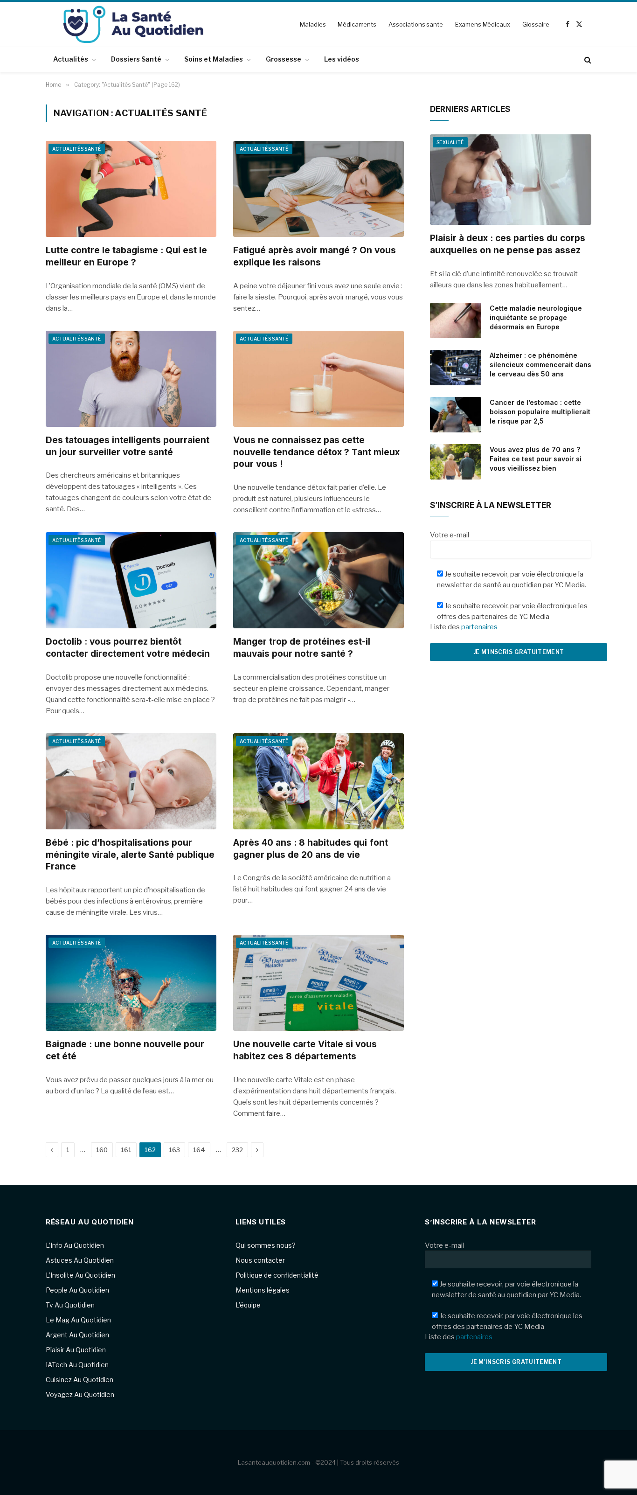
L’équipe (248, 1305)
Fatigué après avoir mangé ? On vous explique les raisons (314, 256)
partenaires (479, 627)
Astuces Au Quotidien (80, 1260)
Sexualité (450, 142)
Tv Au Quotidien (70, 1305)
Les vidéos (341, 59)
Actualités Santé (76, 149)
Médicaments (357, 24)
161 (126, 1150)
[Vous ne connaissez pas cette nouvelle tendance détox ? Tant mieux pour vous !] (318, 379)
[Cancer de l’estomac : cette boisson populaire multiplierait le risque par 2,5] (455, 414)
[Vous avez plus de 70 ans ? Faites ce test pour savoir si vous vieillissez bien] (455, 462)
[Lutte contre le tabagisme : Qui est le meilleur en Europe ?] (131, 189)
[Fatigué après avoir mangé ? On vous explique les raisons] (318, 189)
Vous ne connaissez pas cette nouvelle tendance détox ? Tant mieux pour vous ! (316, 452)
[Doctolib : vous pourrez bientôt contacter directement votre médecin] (131, 580)
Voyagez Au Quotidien (80, 1394)
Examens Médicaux (482, 24)
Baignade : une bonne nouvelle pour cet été (125, 1050)
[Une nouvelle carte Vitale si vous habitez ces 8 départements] (318, 983)
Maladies (312, 24)
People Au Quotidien (77, 1290)
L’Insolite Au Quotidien (80, 1275)
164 (199, 1150)
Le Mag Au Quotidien (78, 1320)
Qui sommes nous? (265, 1245)
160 (102, 1150)
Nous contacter (260, 1260)
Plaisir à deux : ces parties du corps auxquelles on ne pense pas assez (507, 244)
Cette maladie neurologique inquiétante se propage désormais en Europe (536, 317)
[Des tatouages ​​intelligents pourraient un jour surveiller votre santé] (131, 379)
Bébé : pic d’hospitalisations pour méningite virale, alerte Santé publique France (130, 854)
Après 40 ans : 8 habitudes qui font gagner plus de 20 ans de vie (310, 848)
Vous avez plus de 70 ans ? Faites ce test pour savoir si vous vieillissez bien (536, 458)
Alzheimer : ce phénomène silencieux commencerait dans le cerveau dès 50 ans (540, 364)
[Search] (586, 59)
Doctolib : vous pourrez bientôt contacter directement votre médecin (128, 647)
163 (174, 1150)
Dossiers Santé (136, 59)
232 (237, 1150)
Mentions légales (262, 1290)
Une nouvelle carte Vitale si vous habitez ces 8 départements (305, 1050)
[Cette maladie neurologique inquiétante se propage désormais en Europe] (455, 320)
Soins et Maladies (213, 59)
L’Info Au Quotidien (75, 1245)
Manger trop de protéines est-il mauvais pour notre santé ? (301, 647)
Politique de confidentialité (276, 1275)
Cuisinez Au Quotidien (79, 1380)
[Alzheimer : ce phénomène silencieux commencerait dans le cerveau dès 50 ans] (455, 367)
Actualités (70, 59)
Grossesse (283, 59)
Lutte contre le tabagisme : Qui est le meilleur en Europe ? (126, 256)
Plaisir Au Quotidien (76, 1350)
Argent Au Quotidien (77, 1335)
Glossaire (535, 24)
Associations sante (415, 24)
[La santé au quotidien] (133, 24)
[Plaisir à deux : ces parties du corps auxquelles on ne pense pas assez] (510, 179)
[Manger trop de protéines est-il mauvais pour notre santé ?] (318, 580)
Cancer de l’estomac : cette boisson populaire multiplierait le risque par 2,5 (540, 411)
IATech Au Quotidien (77, 1365)
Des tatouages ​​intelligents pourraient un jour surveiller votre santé (127, 446)
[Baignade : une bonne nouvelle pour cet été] (131, 983)
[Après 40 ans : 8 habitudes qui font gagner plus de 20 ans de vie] (318, 781)
